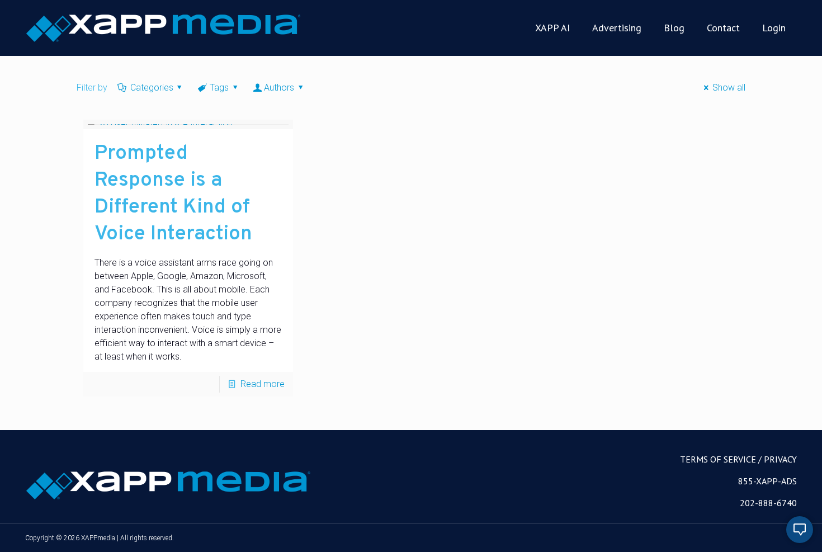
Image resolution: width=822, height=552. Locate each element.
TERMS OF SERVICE (718, 459)
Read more (262, 384)
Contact (723, 27)
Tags (219, 87)
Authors (279, 87)
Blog (674, 27)
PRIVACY (780, 459)
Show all (728, 87)
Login (774, 27)
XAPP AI (552, 27)
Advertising (616, 27)
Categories (151, 87)
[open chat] (799, 529)
